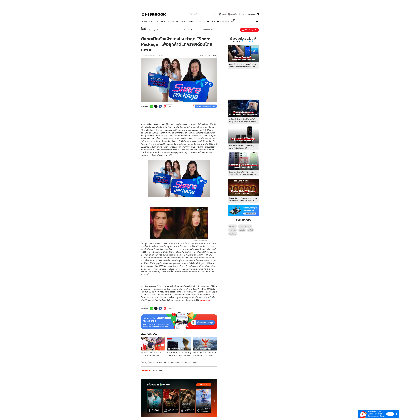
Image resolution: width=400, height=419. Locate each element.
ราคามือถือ (232, 230)
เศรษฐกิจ (183, 21)
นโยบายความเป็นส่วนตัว (373, 416)
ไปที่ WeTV (203, 385)
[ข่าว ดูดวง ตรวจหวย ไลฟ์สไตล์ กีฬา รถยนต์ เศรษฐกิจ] (153, 14)
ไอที (204, 21)
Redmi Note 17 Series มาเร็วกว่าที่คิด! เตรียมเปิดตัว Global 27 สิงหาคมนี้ (243, 199)
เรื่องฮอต (152, 21)
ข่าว (158, 21)
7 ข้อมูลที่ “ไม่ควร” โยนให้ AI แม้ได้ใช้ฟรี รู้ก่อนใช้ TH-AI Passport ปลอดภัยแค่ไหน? (242, 121)
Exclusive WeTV (223, 21)
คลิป (213, 21)
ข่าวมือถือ (194, 362)
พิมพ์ (162, 56)
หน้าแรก (144, 21)
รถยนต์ (198, 21)
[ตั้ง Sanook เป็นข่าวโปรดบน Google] (179, 320)
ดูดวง (163, 21)
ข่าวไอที (184, 362)
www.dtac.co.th (206, 300)
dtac (150, 362)
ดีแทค (144, 362)
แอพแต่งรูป (232, 226)
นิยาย (232, 21)
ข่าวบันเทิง (170, 21)
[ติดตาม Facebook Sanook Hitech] (243, 210)
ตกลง (390, 414)
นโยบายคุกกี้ (382, 416)
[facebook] (160, 106)
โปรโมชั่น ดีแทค (174, 362)
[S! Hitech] (146, 370)
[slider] (170, 236)
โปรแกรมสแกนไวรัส (245, 226)
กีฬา (177, 21)
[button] (192, 14)
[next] (214, 400)
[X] (156, 106)
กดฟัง (201, 55)
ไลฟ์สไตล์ (191, 21)
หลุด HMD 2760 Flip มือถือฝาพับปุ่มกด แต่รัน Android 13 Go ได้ (243, 146)
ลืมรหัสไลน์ (232, 234)
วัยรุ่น (208, 21)
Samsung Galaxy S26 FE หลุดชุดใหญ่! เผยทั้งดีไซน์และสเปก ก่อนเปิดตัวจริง (243, 174)
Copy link (169, 106)
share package (161, 362)
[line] (151, 106)
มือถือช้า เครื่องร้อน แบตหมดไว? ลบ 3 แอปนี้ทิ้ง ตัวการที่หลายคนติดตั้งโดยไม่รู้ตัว (243, 66)
